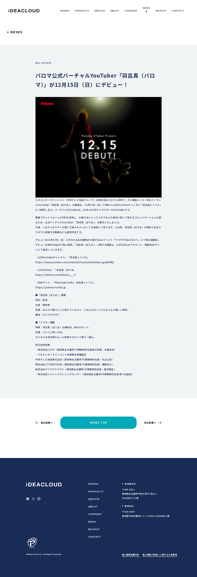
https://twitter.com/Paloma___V (55, 274)
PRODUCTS (96, 491)
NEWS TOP (98, 422)
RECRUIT (94, 529)
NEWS (92, 521)
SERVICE (93, 499)
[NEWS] (146, 11)
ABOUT (93, 506)
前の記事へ (47, 422)
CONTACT (94, 536)
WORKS (93, 484)
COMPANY (95, 514)
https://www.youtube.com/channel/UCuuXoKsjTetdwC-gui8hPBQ (74, 262)
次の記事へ (150, 422)
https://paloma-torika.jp (50, 287)
